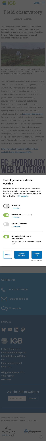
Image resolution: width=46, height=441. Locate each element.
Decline (7, 255)
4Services (16, 226)
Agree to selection (21, 254)
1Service (15, 208)
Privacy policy (23, 196)
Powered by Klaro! (36, 261)
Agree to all (36, 254)
